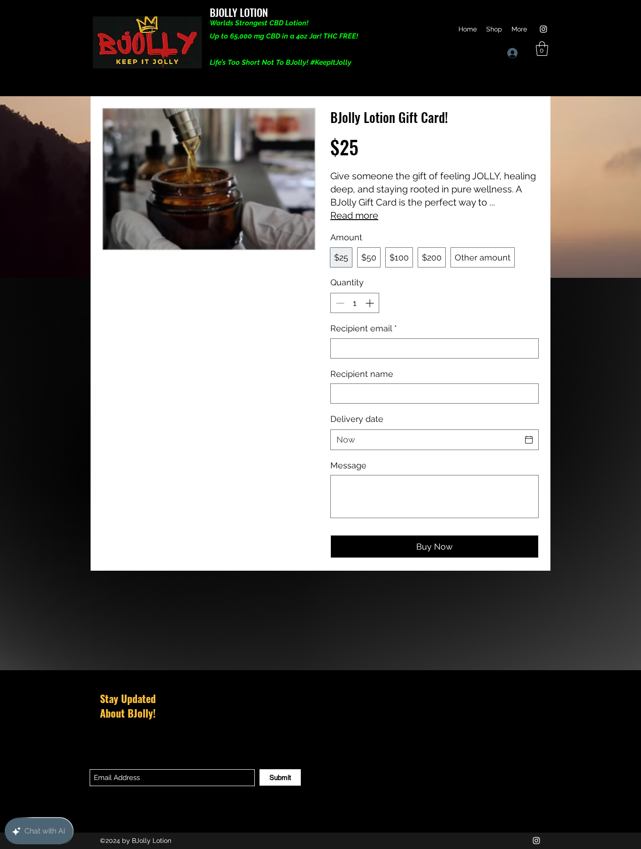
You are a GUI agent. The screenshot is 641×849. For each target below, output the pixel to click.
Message (348, 465)
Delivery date (356, 419)
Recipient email (363, 328)
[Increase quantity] (370, 303)
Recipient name (361, 374)
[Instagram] (543, 29)
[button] (542, 48)
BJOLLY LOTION (239, 12)
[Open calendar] (528, 439)
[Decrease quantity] (339, 303)
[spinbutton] (354, 303)
